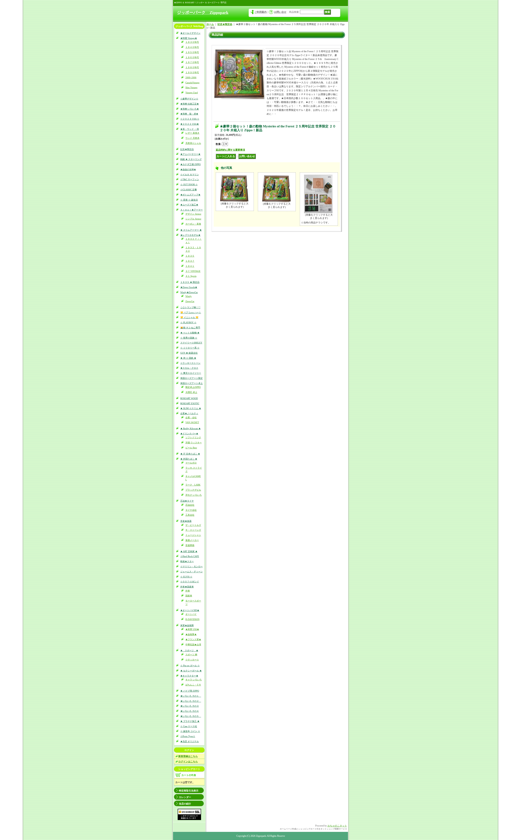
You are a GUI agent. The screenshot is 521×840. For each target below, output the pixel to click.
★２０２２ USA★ (189, 124)
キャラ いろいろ (193, 679)
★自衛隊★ (191, 634)
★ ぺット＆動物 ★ (189, 332)
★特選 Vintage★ (188, 38)
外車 (187, 590)
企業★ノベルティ (189, 413)
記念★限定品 (187, 149)
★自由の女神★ (188, 169)
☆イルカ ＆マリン (189, 174)
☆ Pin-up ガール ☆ (190, 665)
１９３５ (189, 256)
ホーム (210, 24)
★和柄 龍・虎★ (189, 114)
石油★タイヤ (187, 501)
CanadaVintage (192, 82)
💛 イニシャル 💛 (189, 317)
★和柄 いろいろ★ (189, 109)
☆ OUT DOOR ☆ (189, 184)
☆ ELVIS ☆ (186, 576)
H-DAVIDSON (192, 619)
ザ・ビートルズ (193, 525)
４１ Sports (190, 276)
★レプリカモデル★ (190, 235)
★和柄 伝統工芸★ (189, 104)
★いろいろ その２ (190, 701)
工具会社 (189, 515)
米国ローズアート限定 (191, 378)
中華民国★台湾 (193, 644)
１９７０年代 (192, 62)
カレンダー (185, 797)
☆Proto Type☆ (187, 736)
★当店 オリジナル (189, 741)
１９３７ (189, 261)
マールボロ (191, 462)
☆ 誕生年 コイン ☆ (190, 731)
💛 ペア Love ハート (190, 312)
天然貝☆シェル (193, 143)
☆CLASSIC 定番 (188, 189)
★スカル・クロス (189, 368)
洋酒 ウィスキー (193, 442)
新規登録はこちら (188, 756)
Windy (188, 296)
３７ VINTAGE (192, 271)
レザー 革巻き (192, 133)
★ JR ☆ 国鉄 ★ (188, 358)
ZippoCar (189, 301)
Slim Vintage (191, 87)
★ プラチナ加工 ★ (189, 721)
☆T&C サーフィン (189, 179)
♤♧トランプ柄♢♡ (190, 307)
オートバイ (191, 614)
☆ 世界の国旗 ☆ (188, 338)
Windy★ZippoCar (189, 292)
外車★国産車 (187, 586)
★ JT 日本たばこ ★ (190, 454)
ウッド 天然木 (192, 138)
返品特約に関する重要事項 (230, 149)
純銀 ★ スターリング (191, 159)
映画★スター (187, 561)
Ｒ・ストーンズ (193, 530)
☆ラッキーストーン (190, 363)
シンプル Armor (193, 218)
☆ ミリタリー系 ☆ (189, 348)
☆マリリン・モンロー (191, 566)
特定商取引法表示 (188, 790)
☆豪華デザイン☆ (189, 98)
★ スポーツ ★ (189, 650)
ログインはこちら (188, 761)
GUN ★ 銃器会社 (189, 353)
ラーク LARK (192, 484)
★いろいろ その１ (190, 696)
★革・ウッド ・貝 (189, 129)
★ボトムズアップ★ (190, 194)
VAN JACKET (192, 422)
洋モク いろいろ (193, 495)
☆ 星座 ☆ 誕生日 (189, 200)
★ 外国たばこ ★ (188, 459)
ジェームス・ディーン (191, 571)
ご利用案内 (260, 12)
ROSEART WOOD (189, 398)
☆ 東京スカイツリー (190, 373)
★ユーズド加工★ (189, 204)
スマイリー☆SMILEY (191, 342)
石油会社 (189, 505)
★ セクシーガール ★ (191, 670)
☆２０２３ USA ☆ (189, 119)
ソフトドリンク (193, 437)
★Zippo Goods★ (188, 287)
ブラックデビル (193, 490)
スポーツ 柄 (191, 654)
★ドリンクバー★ (189, 433)
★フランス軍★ (193, 639)
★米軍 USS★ (192, 629)
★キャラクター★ (189, 675)
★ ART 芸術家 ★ (188, 551)
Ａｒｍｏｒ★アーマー (191, 210)
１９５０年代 (192, 52)
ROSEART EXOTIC (189, 403)
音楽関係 (189, 545)
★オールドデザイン (190, 33)
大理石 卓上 (191, 392)
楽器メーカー (192, 540)
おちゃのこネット (337, 825)
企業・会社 (191, 417)
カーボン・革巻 (193, 224)
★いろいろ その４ (189, 711)
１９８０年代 (192, 67)
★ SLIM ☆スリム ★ (190, 408)
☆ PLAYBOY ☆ (188, 322)
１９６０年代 (192, 57)
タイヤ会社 (191, 510)
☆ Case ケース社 (188, 726)
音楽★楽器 (186, 521)
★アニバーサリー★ (190, 154)
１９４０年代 (192, 47)
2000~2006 (190, 77)
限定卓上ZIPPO (193, 387)
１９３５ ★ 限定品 (189, 282)
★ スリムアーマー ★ (191, 230)
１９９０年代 (192, 72)
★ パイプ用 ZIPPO (189, 691)
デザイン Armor (193, 214)
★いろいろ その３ (189, 706)
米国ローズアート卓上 (191, 383)
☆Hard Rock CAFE (189, 556)
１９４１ (189, 266)
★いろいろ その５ (190, 716)
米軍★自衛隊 (187, 625)
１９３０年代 (192, 42)
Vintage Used (191, 92)
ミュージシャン (193, 535)
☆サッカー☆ (192, 659)
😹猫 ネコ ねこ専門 (190, 327)
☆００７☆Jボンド (189, 581)
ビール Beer (191, 447)
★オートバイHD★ (189, 610)
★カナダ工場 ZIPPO (190, 164)
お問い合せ (280, 12)
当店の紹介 (185, 803)
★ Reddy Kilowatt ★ (190, 428)
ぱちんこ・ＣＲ (193, 684)
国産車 (188, 595)
